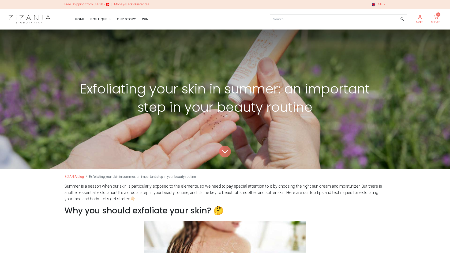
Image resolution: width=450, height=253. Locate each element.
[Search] (402, 19)
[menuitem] (80, 19)
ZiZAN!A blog (74, 177)
